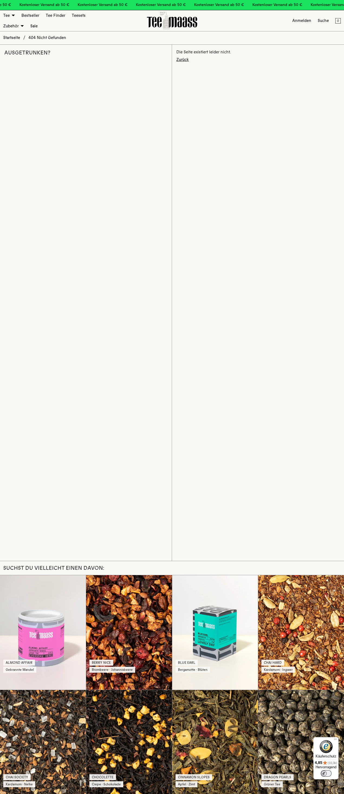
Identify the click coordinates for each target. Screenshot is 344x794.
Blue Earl (186, 662)
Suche (323, 20)
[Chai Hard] (301, 632)
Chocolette (102, 777)
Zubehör (11, 26)
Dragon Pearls (277, 777)
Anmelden (301, 20)
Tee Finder (55, 15)
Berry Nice (101, 662)
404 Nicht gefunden (47, 37)
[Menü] (335, 740)
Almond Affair (19, 662)
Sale (34, 26)
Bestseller (30, 15)
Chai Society (17, 777)
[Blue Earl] (215, 632)
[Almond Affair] (43, 632)
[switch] (326, 773)
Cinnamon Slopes (194, 777)
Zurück (182, 59)
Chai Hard (273, 662)
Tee (6, 15)
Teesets (79, 15)
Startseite (11, 37)
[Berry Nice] (129, 632)
